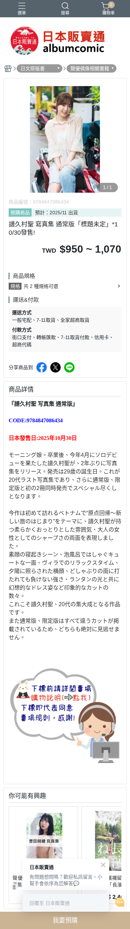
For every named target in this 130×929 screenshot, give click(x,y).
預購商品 (20, 212)
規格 (15, 286)
